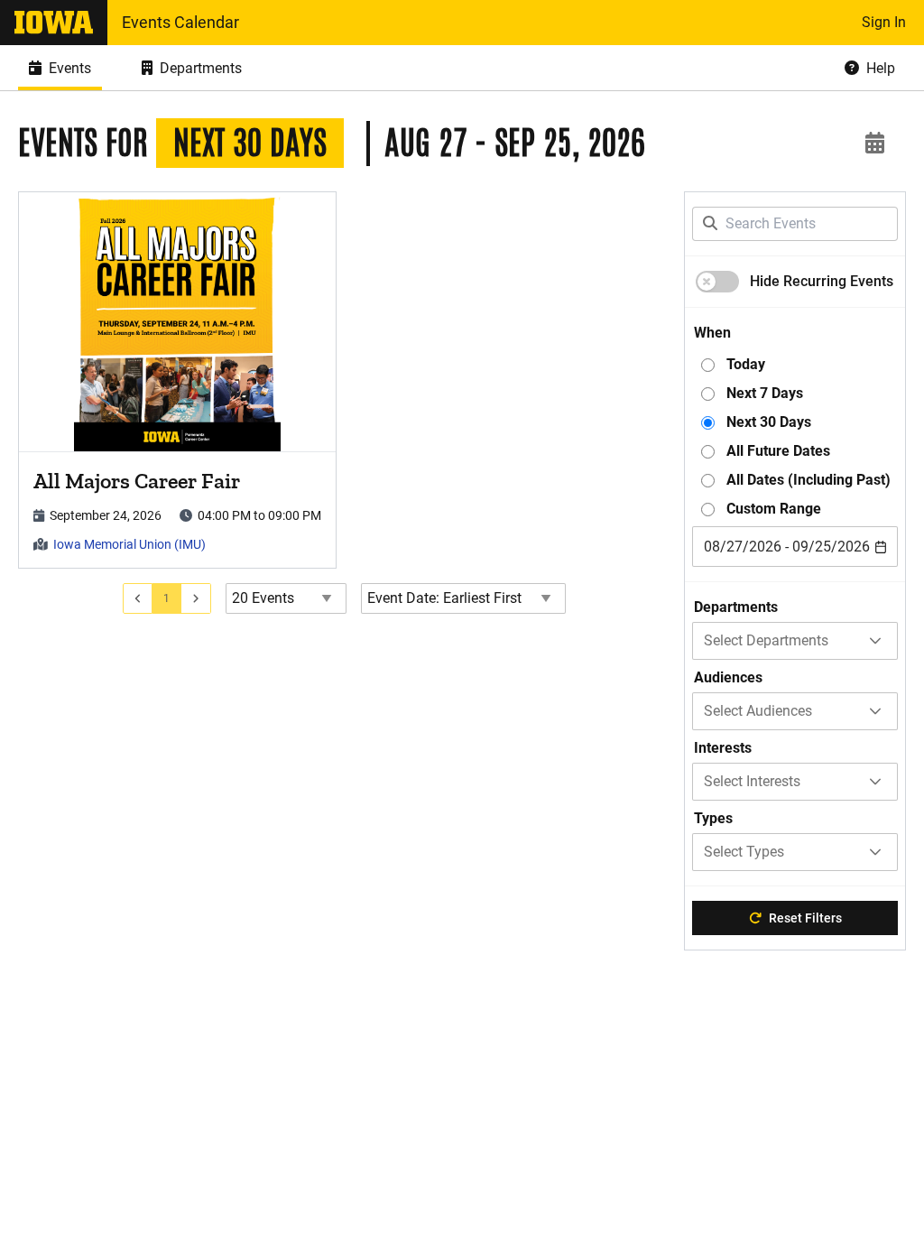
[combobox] (795, 546)
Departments (736, 607)
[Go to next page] (196, 598)
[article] (177, 380)
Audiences (728, 677)
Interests (723, 747)
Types (713, 818)
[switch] (717, 281)
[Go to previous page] (138, 598)
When (712, 332)
